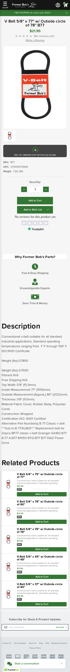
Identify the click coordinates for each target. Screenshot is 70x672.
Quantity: (35, 182)
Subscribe (60, 627)
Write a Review (35, 40)
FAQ (47, 643)
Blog (41, 643)
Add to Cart (41, 494)
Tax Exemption (20, 643)
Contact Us (6, 643)
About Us (32, 643)
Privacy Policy (35, 648)
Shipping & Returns (59, 643)
